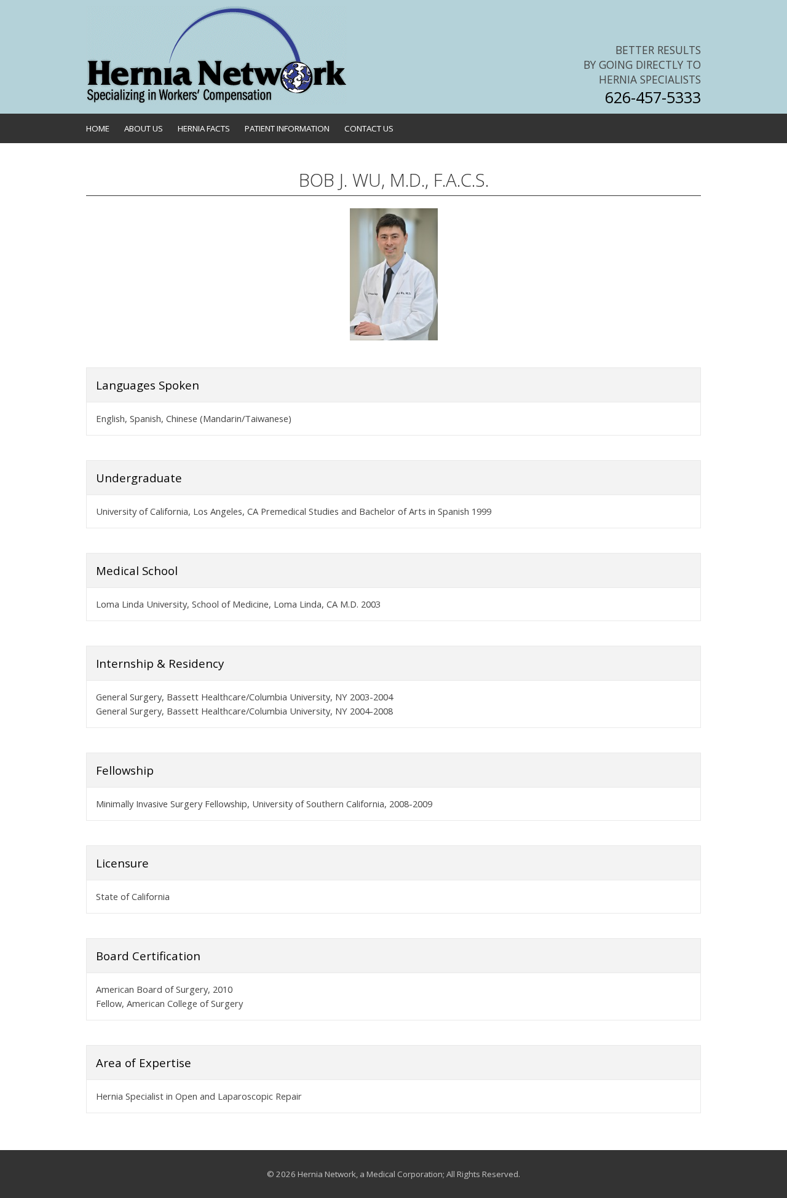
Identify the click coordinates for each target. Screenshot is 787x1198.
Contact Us (369, 128)
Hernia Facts (204, 128)
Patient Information (287, 128)
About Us (143, 128)
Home (97, 128)
